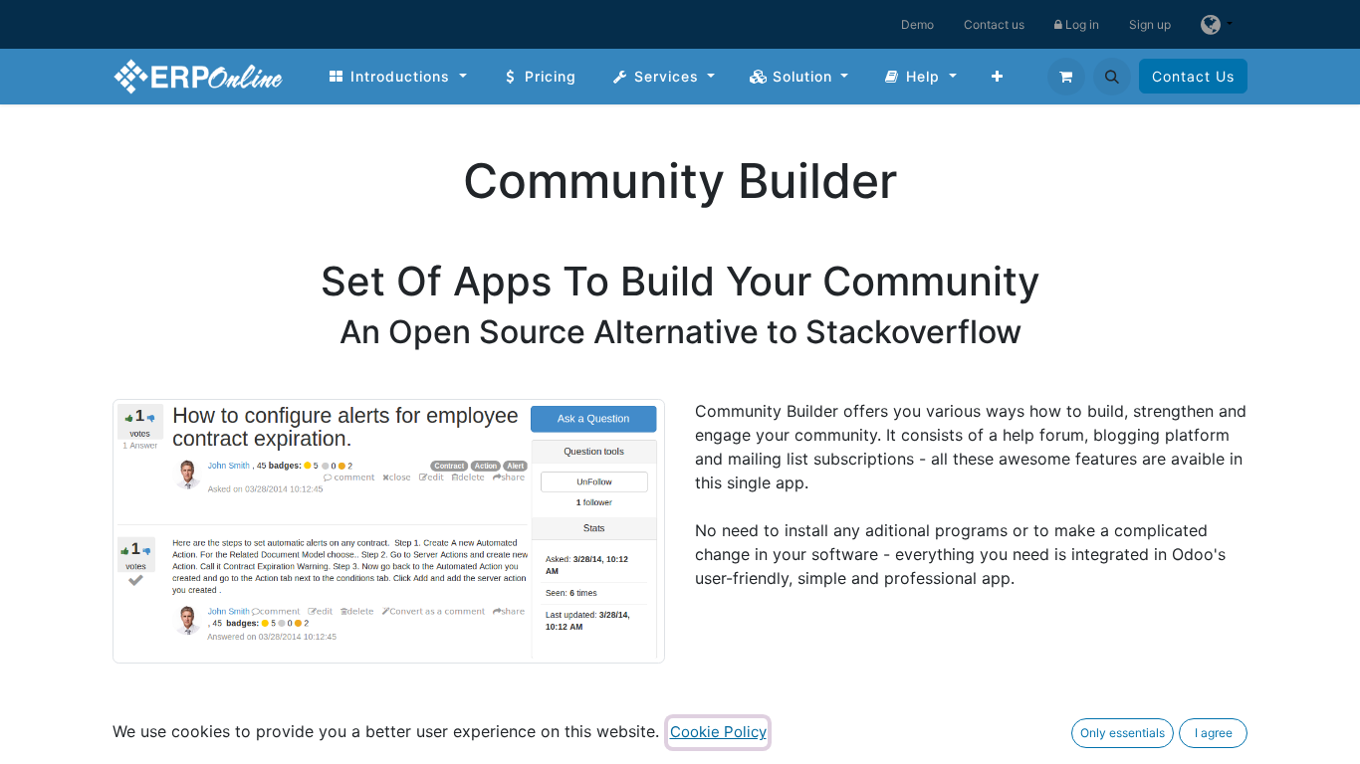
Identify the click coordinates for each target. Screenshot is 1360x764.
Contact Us (1193, 76)
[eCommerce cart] (1066, 77)
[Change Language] (1217, 24)
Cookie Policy (718, 731)
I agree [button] (1214, 732)
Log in (1080, 24)
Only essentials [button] (1122, 732)
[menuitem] (397, 76)
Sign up (1150, 24)
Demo (917, 24)
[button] (1112, 77)
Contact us (994, 24)
